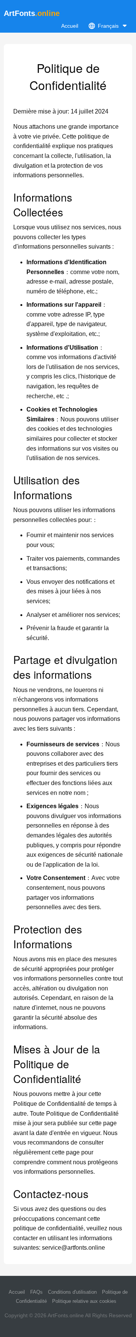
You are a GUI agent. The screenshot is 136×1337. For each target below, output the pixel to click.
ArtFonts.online (66, 1315)
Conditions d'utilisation (72, 1292)
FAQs (36, 1292)
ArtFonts (32, 13)
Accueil (69, 26)
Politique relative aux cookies (84, 1301)
